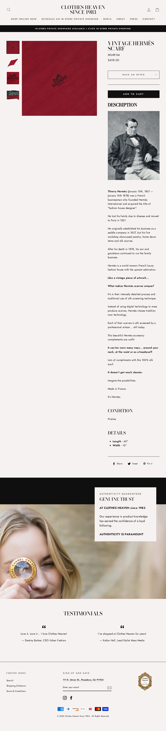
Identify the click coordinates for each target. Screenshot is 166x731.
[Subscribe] (109, 687)
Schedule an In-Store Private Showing (70, 19)
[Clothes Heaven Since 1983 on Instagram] (65, 698)
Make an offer (133, 74)
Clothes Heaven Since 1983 (83, 10)
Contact (149, 19)
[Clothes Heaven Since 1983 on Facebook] (71, 698)
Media (107, 19)
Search (9, 680)
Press (134, 19)
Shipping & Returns (16, 685)
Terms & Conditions (16, 691)
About (121, 19)
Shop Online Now (24, 19)
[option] (83, 28)
